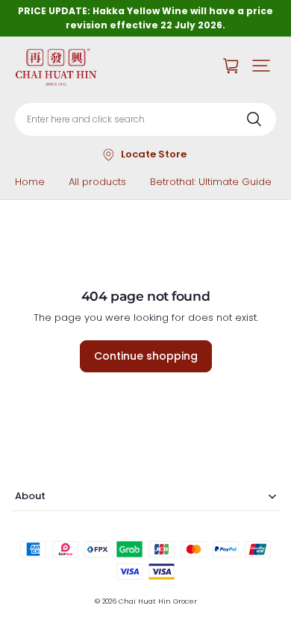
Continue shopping (146, 355)
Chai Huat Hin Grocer (158, 601)
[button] (261, 66)
